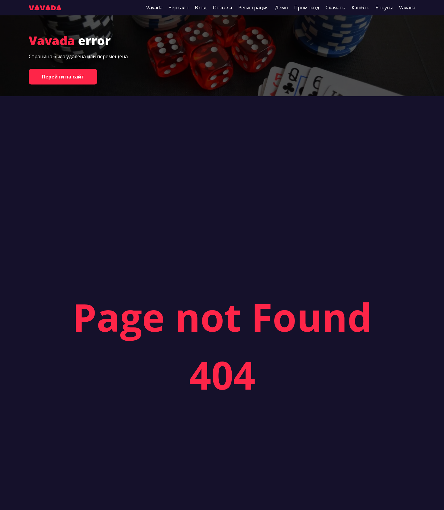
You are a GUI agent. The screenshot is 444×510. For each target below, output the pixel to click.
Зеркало (178, 7)
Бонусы (384, 7)
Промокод (306, 7)
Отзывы (222, 7)
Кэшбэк (360, 7)
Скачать (335, 7)
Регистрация (253, 7)
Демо (281, 7)
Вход (201, 7)
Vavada (154, 7)
